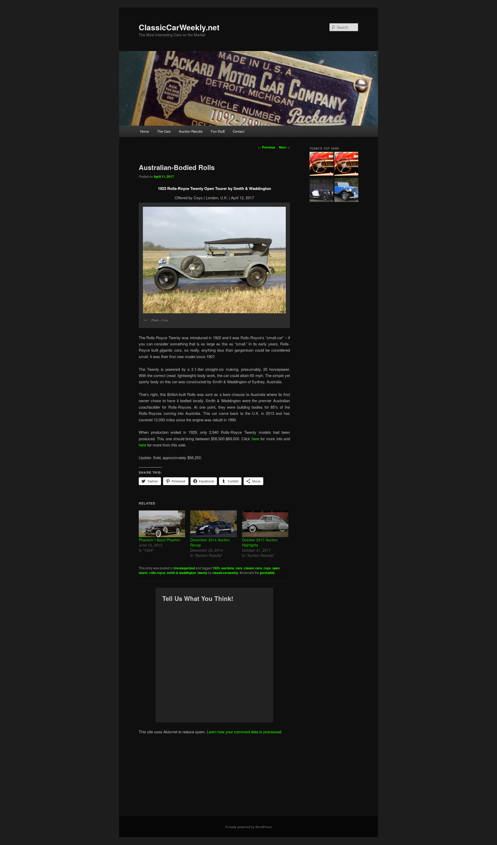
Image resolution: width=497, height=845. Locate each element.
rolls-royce (157, 572)
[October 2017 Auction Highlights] (265, 523)
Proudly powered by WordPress (248, 827)
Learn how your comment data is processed (244, 731)
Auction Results (191, 131)
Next (284, 147)
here (256, 438)
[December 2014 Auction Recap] (213, 523)
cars (239, 568)
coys (267, 568)
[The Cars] (346, 164)
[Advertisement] (248, 777)
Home (144, 131)
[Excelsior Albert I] (321, 190)
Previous (266, 147)
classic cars (253, 568)
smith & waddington (181, 572)
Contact (238, 131)
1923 (216, 568)
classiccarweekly (225, 572)
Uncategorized (184, 568)
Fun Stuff (218, 131)
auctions (227, 568)
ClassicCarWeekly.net (179, 27)
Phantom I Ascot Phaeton (159, 539)
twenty (202, 572)
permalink (267, 572)
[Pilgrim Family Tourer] (346, 190)
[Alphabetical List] (321, 164)
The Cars (164, 131)
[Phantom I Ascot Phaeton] (162, 523)
